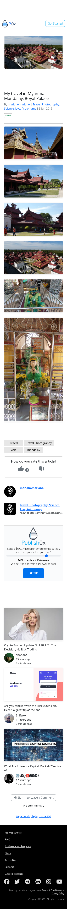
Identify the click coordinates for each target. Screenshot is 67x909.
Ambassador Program (18, 846)
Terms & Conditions (51, 890)
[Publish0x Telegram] (28, 881)
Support (9, 866)
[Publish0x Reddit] (39, 881)
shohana (21, 655)
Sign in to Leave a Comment (35, 797)
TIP (35, 573)
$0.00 (8, 115)
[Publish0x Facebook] (7, 881)
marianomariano (19, 104)
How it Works (13, 832)
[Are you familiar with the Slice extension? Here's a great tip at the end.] (33, 684)
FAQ (7, 839)
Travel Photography (39, 443)
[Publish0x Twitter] (18, 881)
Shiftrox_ (21, 715)
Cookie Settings (14, 873)
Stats (8, 853)
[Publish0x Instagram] (49, 881)
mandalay (33, 450)
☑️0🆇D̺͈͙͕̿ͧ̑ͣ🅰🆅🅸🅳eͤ (27, 776)
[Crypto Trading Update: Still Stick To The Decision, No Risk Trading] (33, 624)
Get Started (55, 23)
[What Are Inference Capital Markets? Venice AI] (33, 745)
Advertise (10, 860)
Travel (14, 443)
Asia (13, 450)
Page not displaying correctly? (33, 816)
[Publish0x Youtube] (60, 881)
